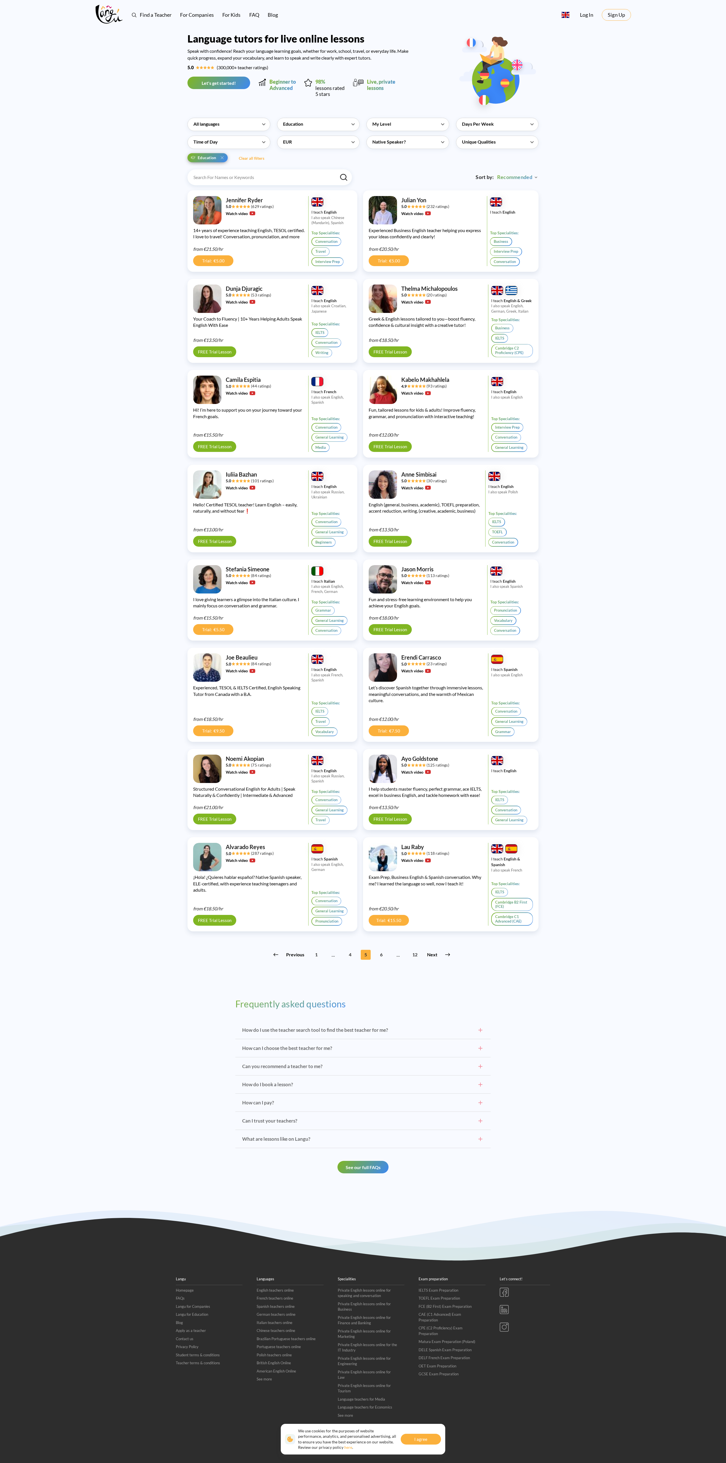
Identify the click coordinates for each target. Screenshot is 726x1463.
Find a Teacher (156, 15)
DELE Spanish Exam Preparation (445, 1350)
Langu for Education (192, 1314)
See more (264, 1379)
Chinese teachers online (276, 1330)
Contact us (184, 1338)
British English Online (274, 1363)
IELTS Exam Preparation (438, 1290)
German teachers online (276, 1314)
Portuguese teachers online (279, 1346)
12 (414, 954)
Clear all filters (251, 158)
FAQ (254, 15)
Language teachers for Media (361, 1399)
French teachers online (275, 1298)
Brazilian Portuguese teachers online (286, 1338)
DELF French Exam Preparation (444, 1357)
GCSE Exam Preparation (439, 1374)
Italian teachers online (274, 1322)
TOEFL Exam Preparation (439, 1298)
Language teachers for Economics (365, 1407)
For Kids (231, 15)
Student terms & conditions (198, 1355)
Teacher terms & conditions (198, 1363)
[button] (229, 121)
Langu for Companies (193, 1306)
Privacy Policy (187, 1346)
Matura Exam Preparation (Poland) (447, 1341)
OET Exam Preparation (437, 1366)
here (348, 1447)
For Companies (197, 15)
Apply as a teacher (191, 1330)
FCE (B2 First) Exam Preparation (445, 1306)
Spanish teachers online (276, 1306)
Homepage (185, 1290)
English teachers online (275, 1290)
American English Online (276, 1371)
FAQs (180, 1298)
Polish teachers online (274, 1355)
